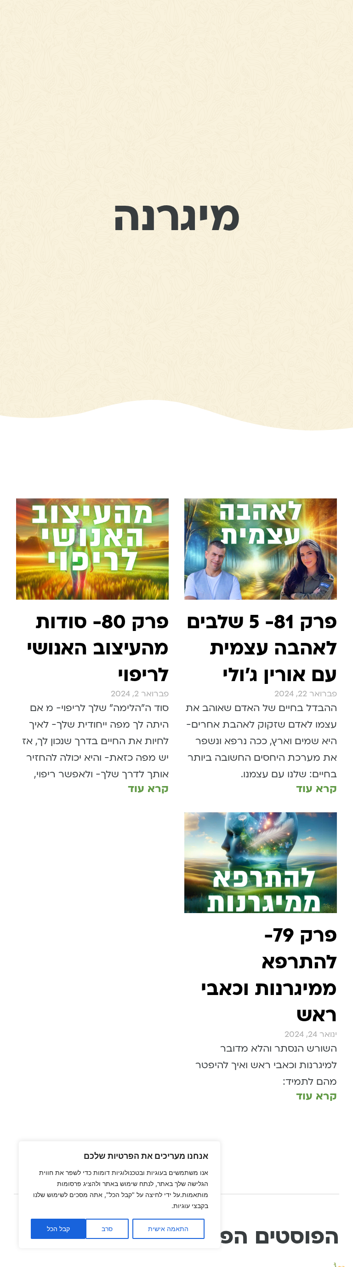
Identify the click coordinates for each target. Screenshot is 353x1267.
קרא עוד (316, 788)
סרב (107, 1228)
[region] (119, 1195)
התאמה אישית (168, 1228)
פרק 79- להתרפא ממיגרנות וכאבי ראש (269, 975)
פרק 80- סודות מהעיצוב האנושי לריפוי (98, 648)
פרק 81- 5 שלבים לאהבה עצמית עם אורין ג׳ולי (262, 648)
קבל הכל (58, 1228)
